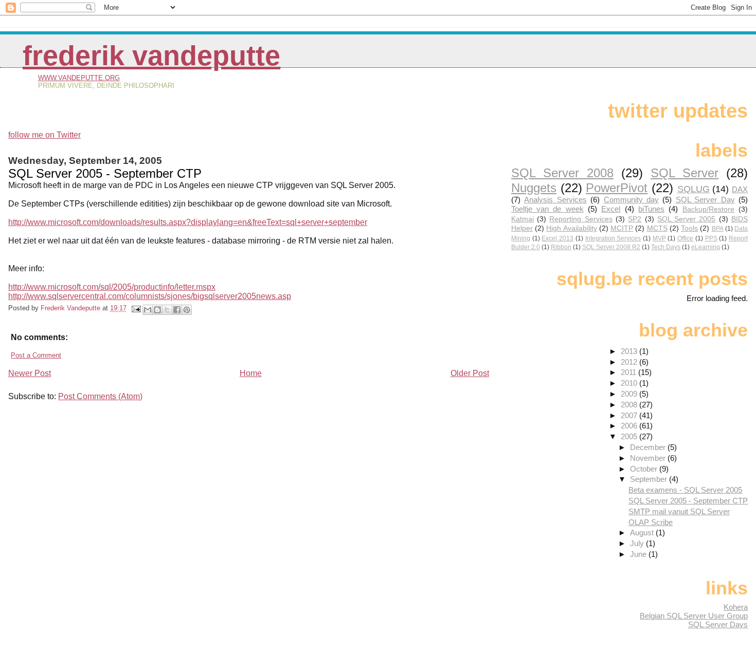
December (649, 447)
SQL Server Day (705, 199)
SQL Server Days (718, 624)
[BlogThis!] (157, 310)
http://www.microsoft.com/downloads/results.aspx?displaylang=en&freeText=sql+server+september (187, 222)
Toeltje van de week (547, 208)
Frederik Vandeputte (151, 55)
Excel (610, 208)
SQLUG (693, 188)
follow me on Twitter (44, 134)
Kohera (736, 607)
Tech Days (665, 247)
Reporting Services (580, 219)
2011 (629, 372)
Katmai (522, 219)
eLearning (705, 247)
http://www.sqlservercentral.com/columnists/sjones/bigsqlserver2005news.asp (149, 296)
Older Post (470, 373)
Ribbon (561, 247)
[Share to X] (167, 310)
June (639, 554)
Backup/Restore (708, 209)
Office (685, 238)
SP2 (634, 219)
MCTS (657, 228)
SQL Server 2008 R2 (611, 247)
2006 (630, 425)
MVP (659, 238)
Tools (689, 228)
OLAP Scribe (650, 522)
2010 (630, 383)
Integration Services (613, 238)
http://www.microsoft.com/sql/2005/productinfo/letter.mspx (111, 287)
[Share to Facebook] (177, 310)
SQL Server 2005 (686, 219)
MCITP (621, 228)
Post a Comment (36, 355)
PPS (711, 238)
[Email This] (147, 310)
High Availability (571, 228)
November (649, 458)
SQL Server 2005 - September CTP (688, 500)
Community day (631, 199)
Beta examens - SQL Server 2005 (685, 489)
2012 (630, 362)
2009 (630, 393)
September (649, 479)
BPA (718, 228)
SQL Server (684, 173)
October (644, 468)
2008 (630, 404)
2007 (630, 415)
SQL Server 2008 (562, 173)
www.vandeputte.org (79, 78)
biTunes (651, 208)
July (638, 543)
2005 (630, 436)
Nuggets (533, 188)
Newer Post (29, 373)
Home (251, 373)
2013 (630, 351)
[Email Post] (136, 308)
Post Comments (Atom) (100, 396)
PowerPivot (616, 188)
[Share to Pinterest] (187, 310)
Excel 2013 (557, 238)
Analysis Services (555, 199)
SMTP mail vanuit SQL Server (679, 511)
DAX (740, 189)
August (643, 532)
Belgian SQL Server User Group (694, 615)
